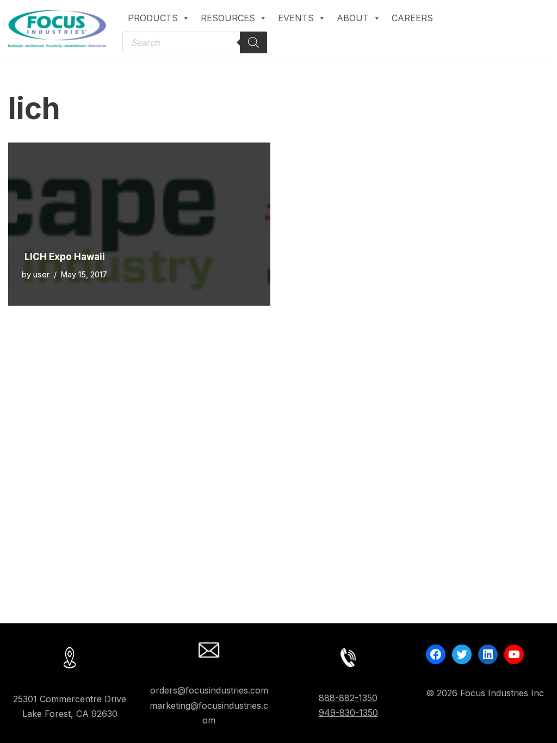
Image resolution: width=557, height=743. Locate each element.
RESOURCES (228, 18)
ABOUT (353, 18)
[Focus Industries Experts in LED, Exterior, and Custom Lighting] (57, 28)
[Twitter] (462, 654)
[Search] (253, 42)
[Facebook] (435, 654)
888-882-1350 (348, 697)
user (41, 274)
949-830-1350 (348, 712)
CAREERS (412, 18)
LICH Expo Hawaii (64, 256)
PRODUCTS (153, 18)
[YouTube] (514, 654)
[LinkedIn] (488, 654)
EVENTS (296, 18)
